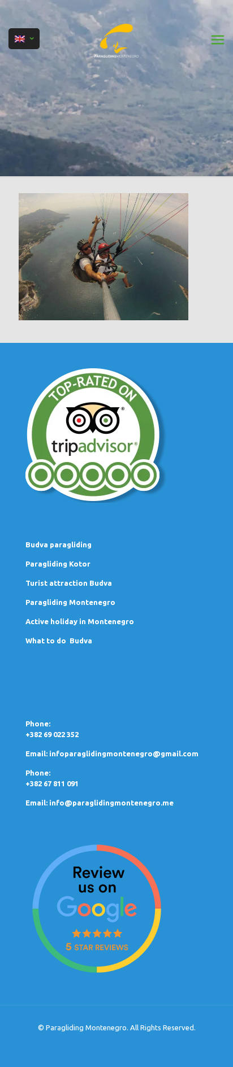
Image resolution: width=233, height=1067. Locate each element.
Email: (37, 803)
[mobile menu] (217, 39)
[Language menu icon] (24, 38)
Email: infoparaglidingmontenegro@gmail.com (112, 753)
